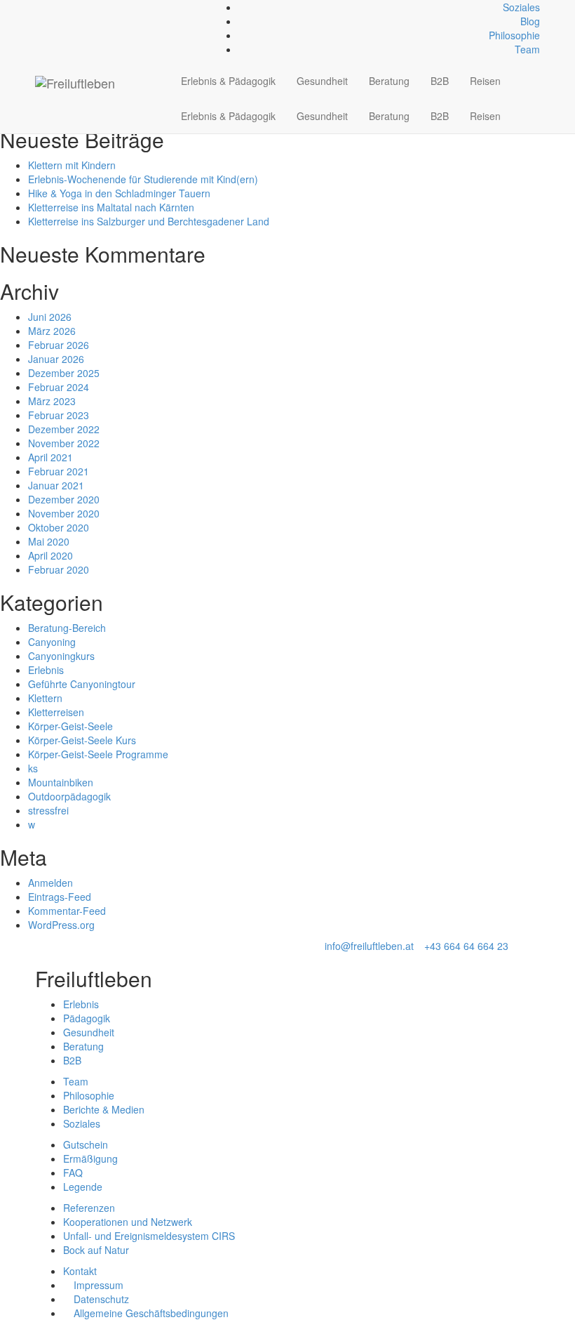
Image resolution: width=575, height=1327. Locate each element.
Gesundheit (322, 81)
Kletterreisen (56, 712)
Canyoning (52, 642)
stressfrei (48, 810)
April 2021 (50, 457)
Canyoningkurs (61, 656)
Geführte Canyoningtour (81, 684)
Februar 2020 (58, 569)
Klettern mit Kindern (72, 165)
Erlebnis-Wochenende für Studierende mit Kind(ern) (143, 179)
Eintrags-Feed (59, 897)
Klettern (45, 698)
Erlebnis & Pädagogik (228, 81)
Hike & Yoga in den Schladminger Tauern (119, 193)
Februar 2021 (58, 471)
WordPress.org (61, 925)
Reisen (485, 81)
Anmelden (50, 883)
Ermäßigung (90, 1158)
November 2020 (64, 513)
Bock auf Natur (96, 1250)
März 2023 (52, 401)
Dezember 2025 (64, 373)
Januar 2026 (56, 359)
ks (33, 768)
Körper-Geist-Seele (70, 726)
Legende (82, 1187)
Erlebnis (46, 670)
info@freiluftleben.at (369, 946)
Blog (530, 21)
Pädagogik (86, 1018)
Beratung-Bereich (67, 628)
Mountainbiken (60, 782)
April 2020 (50, 555)
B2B (440, 81)
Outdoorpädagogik (69, 796)
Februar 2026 (58, 345)
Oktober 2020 (58, 527)
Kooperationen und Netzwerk (127, 1222)
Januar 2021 (56, 485)
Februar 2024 (58, 387)
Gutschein (85, 1144)
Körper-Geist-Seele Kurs (82, 740)
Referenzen (89, 1208)
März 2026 (52, 331)
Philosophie (514, 35)
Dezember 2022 (64, 429)
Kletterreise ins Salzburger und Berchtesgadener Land (148, 221)
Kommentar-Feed (67, 911)
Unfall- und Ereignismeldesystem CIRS (149, 1236)
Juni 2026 (50, 317)
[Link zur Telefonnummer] (46, 7)
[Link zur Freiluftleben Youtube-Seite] (62, 7)
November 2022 (64, 443)
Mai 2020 (48, 541)
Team (527, 49)
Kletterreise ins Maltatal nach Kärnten (111, 207)
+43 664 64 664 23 (466, 946)
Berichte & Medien (103, 1109)
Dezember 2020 (64, 499)
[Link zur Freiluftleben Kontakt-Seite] (39, 7)
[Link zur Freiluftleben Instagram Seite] (54, 7)
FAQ (73, 1173)
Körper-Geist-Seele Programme (98, 754)
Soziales (521, 7)
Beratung (389, 81)
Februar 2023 (58, 415)
